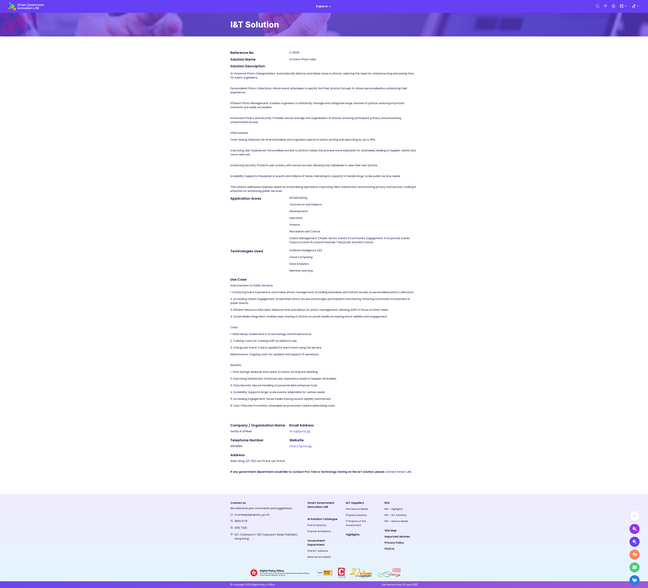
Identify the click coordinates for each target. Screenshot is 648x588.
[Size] (636, 6)
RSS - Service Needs (396, 521)
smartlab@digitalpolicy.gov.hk (251, 514)
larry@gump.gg (299, 431)
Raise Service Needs (319, 557)
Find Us (389, 549)
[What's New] (634, 580)
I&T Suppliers (355, 503)
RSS (387, 503)
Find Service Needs (357, 509)
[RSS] (605, 6)
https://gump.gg (300, 446)
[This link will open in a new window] (279, 572)
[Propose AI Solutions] (634, 529)
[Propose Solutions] (634, 542)
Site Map (391, 530)
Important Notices (397, 537)
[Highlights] (634, 567)
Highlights (353, 535)
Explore (322, 6)
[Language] (624, 6)
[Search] (597, 6)
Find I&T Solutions (317, 551)
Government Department (316, 543)
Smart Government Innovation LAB (320, 505)
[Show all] (635, 516)
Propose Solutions (356, 515)
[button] (614, 6)
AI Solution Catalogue (322, 519)
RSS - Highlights (394, 509)
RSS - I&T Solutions (396, 515)
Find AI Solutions (316, 525)
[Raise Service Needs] (634, 555)
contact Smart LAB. (398, 472)
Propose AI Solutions (319, 531)
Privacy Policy (394, 543)
